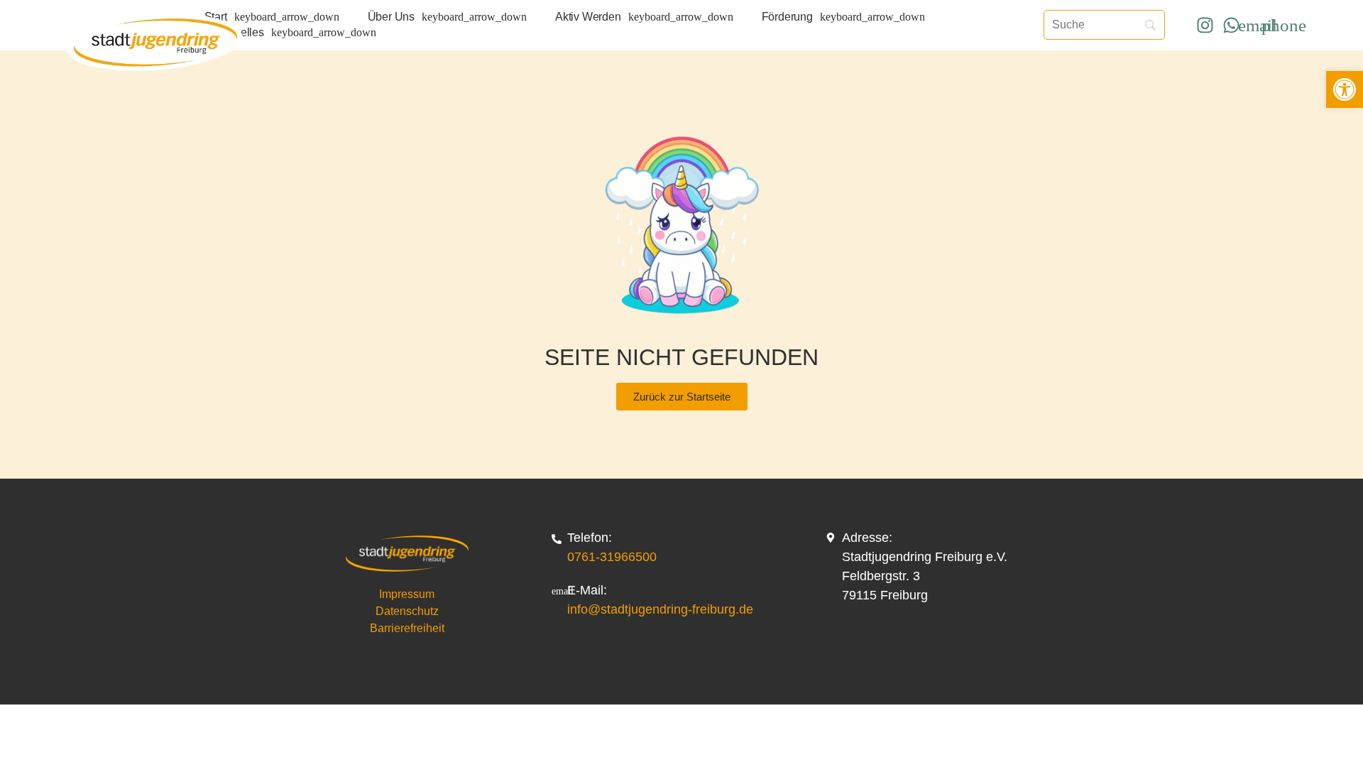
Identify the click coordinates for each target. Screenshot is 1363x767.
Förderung (787, 17)
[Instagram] (1204, 25)
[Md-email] (1257, 25)
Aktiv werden (588, 17)
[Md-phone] (1283, 25)
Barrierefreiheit (407, 628)
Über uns (391, 17)
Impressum (406, 594)
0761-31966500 (612, 557)
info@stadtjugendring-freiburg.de (660, 609)
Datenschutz (407, 611)
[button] (1344, 89)
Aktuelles (241, 32)
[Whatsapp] (1231, 25)
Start (215, 17)
